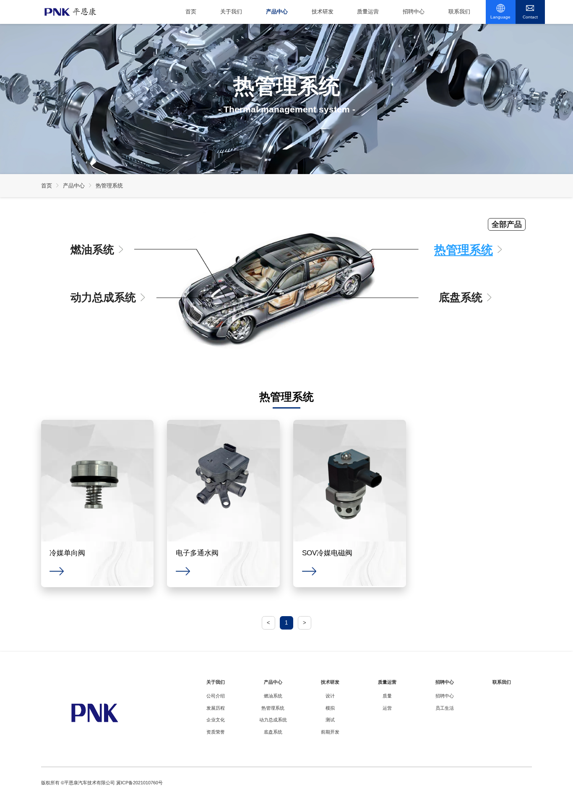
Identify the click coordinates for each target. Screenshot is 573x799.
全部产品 (507, 224)
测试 (330, 719)
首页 (190, 12)
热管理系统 (109, 185)
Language (500, 17)
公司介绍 (215, 695)
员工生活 (444, 708)
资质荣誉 (215, 731)
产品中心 (277, 12)
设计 (330, 695)
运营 (387, 708)
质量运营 (368, 12)
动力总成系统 (103, 297)
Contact (530, 17)
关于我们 (231, 12)
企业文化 (215, 719)
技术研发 (322, 12)
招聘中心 (414, 12)
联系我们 (459, 12)
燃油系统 (92, 249)
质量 (387, 695)
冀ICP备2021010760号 (139, 782)
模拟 (330, 708)
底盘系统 (460, 297)
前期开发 (330, 731)
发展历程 (215, 708)
